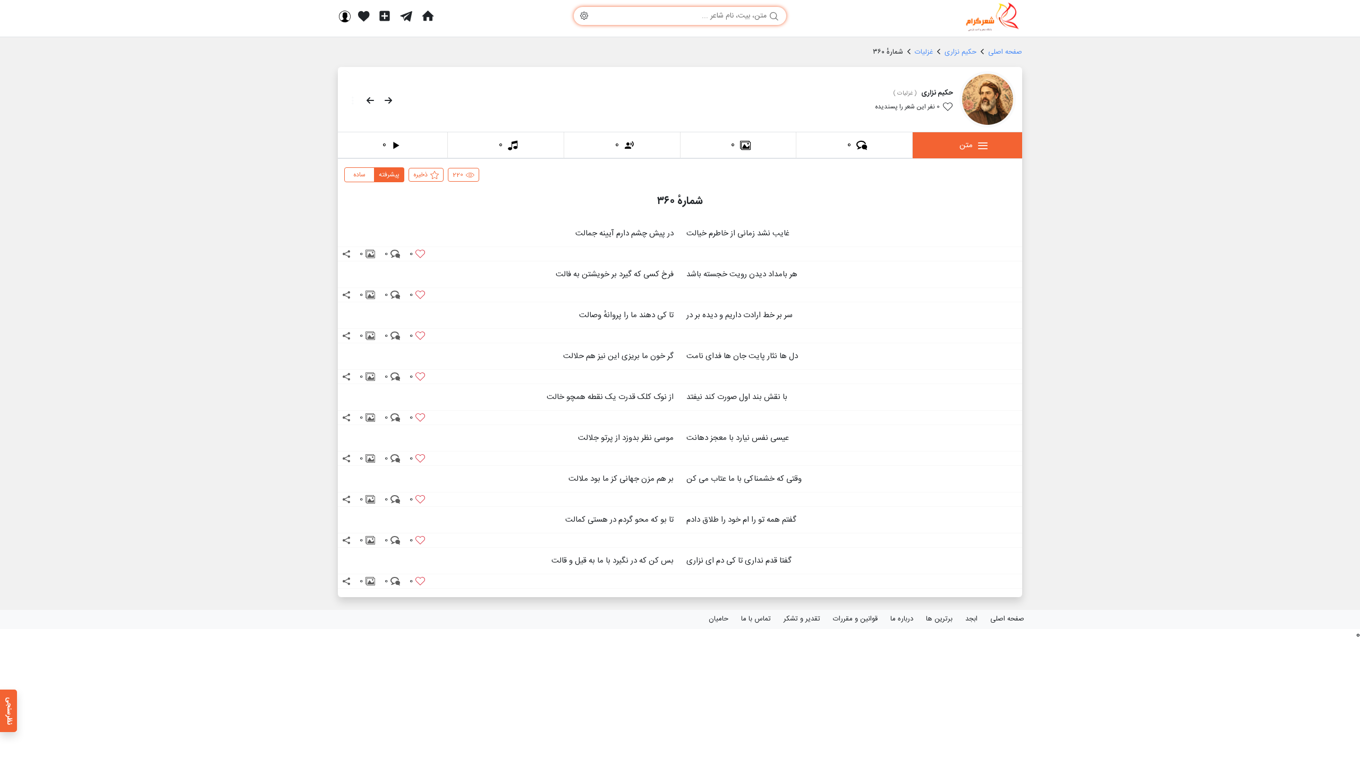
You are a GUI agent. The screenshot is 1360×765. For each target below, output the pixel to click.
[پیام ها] (406, 16)
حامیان (718, 619)
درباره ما (901, 619)
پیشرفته (389, 174)
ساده (359, 174)
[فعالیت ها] (364, 16)
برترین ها (939, 619)
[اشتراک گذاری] (346, 254)
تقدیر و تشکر (802, 619)
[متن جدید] (384, 16)
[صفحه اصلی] (427, 16)
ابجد (971, 619)
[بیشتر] (349, 100)
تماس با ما (756, 619)
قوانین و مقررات (855, 619)
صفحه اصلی (1007, 619)
